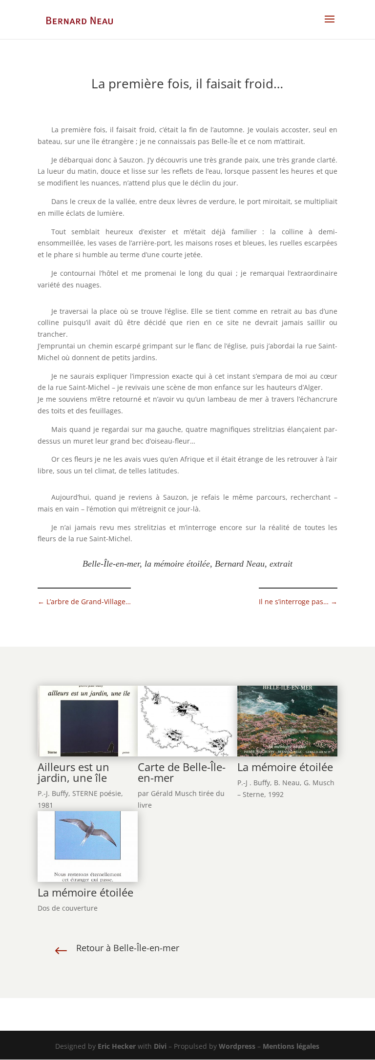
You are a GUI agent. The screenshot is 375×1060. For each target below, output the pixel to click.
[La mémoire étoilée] (287, 756)
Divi (160, 1046)
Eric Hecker (117, 1046)
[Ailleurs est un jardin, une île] (88, 756)
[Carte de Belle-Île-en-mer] (188, 756)
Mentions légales (291, 1046)
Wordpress (237, 1046)
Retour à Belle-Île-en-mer (127, 948)
